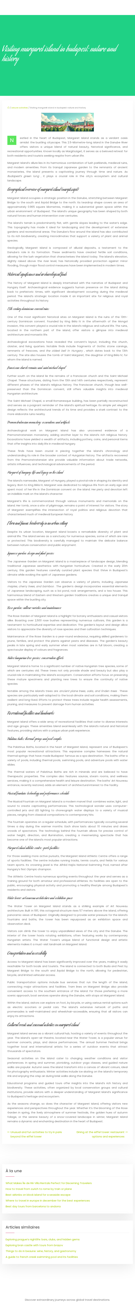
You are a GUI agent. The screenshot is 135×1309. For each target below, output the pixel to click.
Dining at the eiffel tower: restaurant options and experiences (100, 1134)
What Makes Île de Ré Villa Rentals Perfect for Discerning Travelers (49, 1183)
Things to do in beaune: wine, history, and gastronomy (41, 1251)
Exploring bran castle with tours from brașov (34, 1245)
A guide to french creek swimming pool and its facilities (42, 1257)
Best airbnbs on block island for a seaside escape (38, 1195)
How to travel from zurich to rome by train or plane (39, 1189)
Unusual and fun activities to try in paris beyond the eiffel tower (36, 1134)
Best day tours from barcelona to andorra (33, 1206)
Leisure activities (19, 107)
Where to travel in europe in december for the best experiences (48, 1200)
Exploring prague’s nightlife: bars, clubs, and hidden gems (43, 1239)
